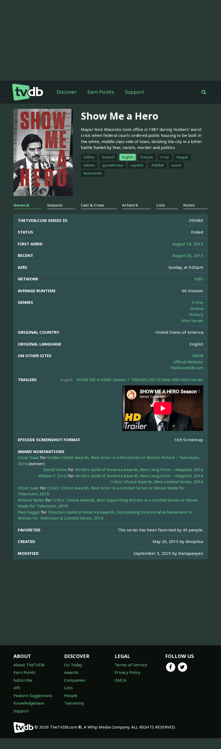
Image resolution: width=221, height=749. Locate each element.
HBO (198, 278)
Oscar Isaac (28, 457)
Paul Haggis (29, 512)
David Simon (55, 469)
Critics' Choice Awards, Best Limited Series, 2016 (156, 481)
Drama (196, 308)
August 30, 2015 (187, 255)
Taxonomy (74, 703)
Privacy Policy (127, 672)
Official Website (188, 361)
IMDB (197, 355)
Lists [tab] (160, 205)
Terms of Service (131, 664)
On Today (73, 664)
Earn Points (100, 92)
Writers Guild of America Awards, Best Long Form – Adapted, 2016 (139, 469)
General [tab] (21, 205)
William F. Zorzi (52, 475)
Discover (67, 92)
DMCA (120, 680)
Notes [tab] (189, 205)
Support (134, 92)
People (71, 695)
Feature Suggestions (32, 695)
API (16, 687)
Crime (197, 302)
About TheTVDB (28, 664)
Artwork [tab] (130, 205)
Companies (74, 680)
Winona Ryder (31, 500)
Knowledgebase (28, 703)
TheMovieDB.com (186, 367)
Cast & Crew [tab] (92, 205)
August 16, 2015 (187, 243)
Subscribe (22, 680)
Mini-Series (192, 320)
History (196, 314)
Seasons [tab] (55, 205)
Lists (68, 687)
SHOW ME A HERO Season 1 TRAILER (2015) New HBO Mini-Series (139, 379)
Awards (71, 672)
